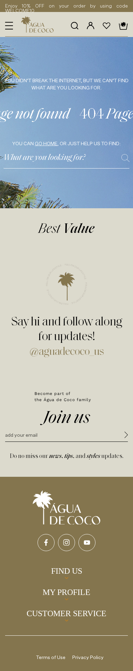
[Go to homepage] (66, 507)
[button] (9, 25)
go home (46, 143)
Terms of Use (50, 657)
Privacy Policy (88, 657)
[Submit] (125, 158)
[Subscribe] (126, 436)
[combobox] (66, 160)
